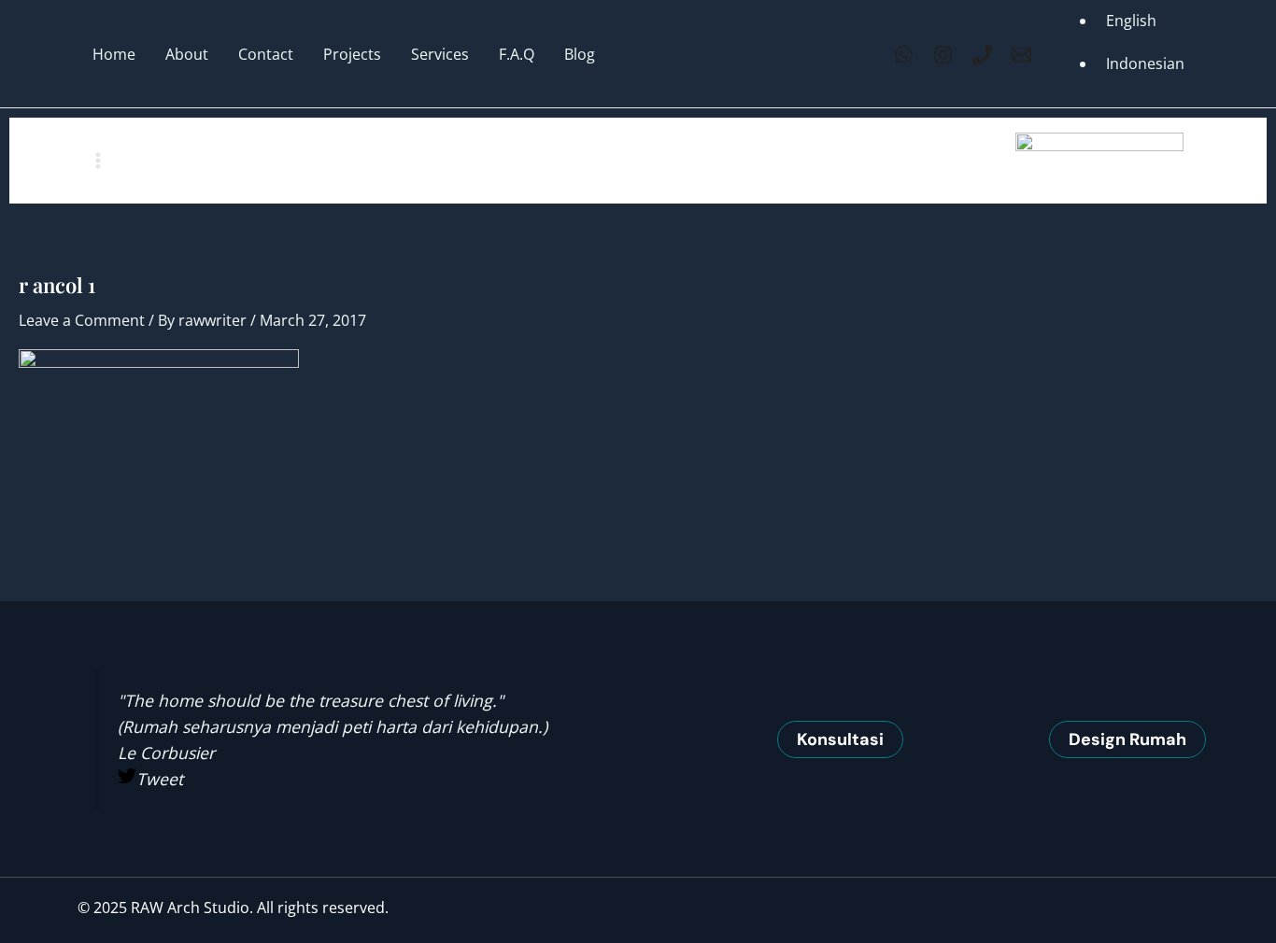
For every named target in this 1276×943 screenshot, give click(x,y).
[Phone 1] (982, 54)
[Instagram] (943, 54)
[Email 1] (1021, 54)
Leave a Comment (82, 320)
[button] (840, 739)
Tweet (159, 778)
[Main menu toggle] (98, 160)
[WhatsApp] (903, 54)
